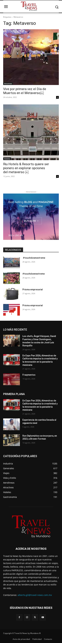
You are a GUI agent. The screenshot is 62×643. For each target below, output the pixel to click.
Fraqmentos (28, 375)
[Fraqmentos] (11, 379)
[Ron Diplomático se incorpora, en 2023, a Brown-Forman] (11, 440)
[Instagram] (27, 617)
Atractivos (8, 83)
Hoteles (7, 159)
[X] (35, 617)
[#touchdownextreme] (11, 262)
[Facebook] (19, 617)
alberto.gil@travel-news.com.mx (35, 595)
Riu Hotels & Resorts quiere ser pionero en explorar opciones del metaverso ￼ (26, 168)
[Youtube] (43, 617)
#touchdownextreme (33, 258)
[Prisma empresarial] (11, 294)
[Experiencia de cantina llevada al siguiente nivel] (11, 424)
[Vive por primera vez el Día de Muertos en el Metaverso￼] (31, 57)
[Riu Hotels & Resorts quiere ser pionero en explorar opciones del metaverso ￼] (31, 132)
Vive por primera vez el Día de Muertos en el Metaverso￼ (24, 91)
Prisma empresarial (32, 289)
